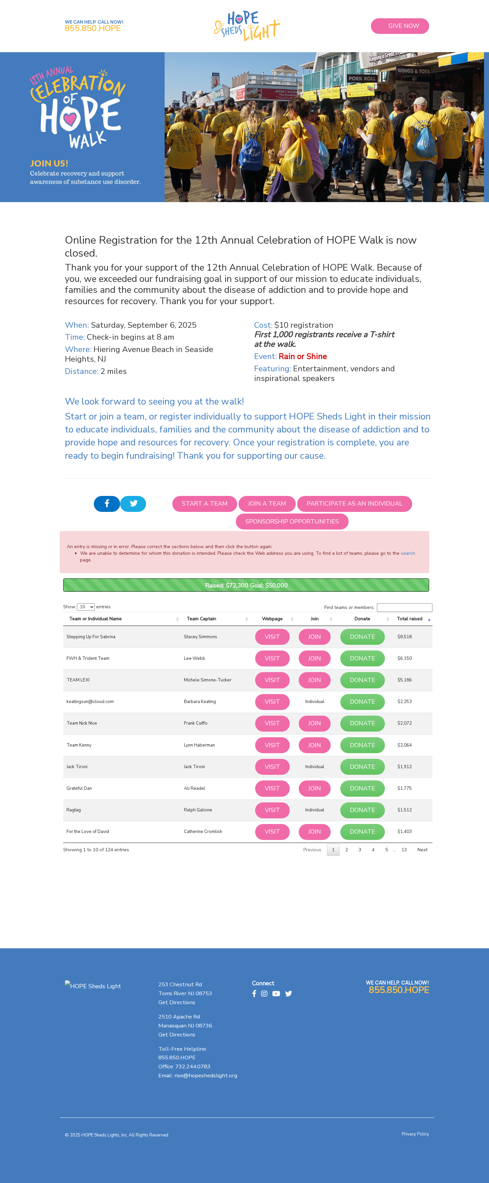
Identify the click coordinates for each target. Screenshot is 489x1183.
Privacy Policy (415, 1134)
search (408, 553)
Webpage (272, 619)
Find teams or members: (349, 607)
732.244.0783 (193, 1066)
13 (404, 850)
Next (422, 850)
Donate (362, 619)
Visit (272, 637)
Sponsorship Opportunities (292, 522)
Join (315, 619)
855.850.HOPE (93, 28)
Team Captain (201, 619)
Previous (312, 850)
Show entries (87, 607)
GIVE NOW (404, 26)
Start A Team (205, 504)
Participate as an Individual (355, 504)
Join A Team (267, 504)
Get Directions (176, 1002)
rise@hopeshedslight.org (205, 1075)
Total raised (409, 619)
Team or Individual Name (95, 619)
